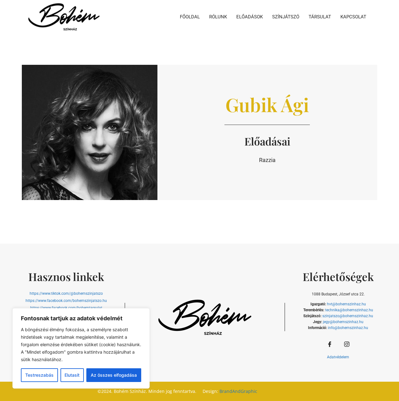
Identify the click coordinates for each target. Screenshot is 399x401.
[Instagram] (346, 344)
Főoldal (190, 17)
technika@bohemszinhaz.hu (349, 310)
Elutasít (72, 375)
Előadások (249, 17)
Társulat (320, 17)
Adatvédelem (338, 357)
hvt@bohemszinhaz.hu (346, 304)
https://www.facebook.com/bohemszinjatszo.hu (66, 300)
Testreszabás (39, 375)
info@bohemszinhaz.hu (348, 328)
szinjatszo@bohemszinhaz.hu (347, 316)
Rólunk (218, 17)
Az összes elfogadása (114, 375)
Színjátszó (285, 17)
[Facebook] (329, 344)
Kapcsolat (353, 17)
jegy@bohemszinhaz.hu (343, 322)
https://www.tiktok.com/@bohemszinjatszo (66, 293)
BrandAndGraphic (238, 391)
